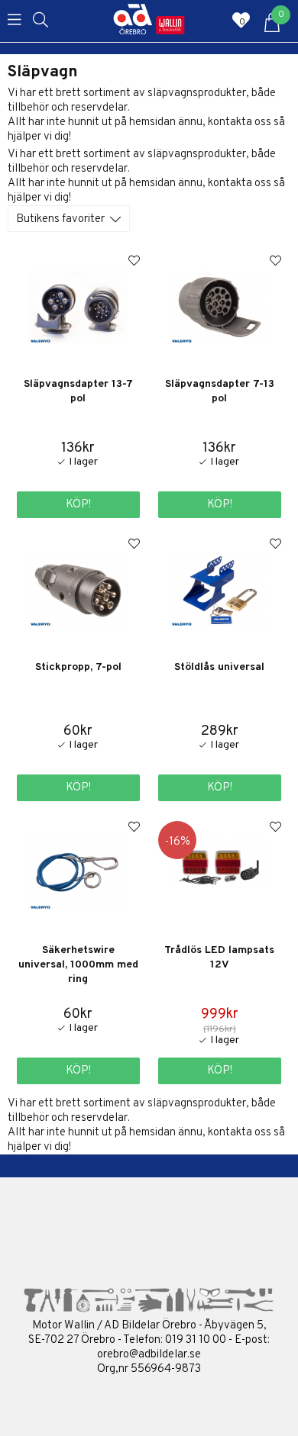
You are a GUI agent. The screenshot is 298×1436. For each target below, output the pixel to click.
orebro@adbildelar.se (149, 1354)
